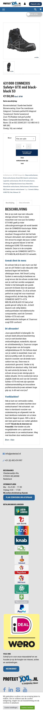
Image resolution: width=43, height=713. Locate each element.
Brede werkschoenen (9, 178)
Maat (10, 138)
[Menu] (3, 9)
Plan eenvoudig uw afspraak (19, 497)
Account (25, 4)
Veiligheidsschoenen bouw (17, 184)
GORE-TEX (6, 192)
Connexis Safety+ (33, 189)
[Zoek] (34, 9)
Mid (20, 181)
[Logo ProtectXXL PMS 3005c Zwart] (17, 4)
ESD (21, 178)
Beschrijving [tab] (10, 203)
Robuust (15, 192)
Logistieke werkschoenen (10, 181)
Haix (11, 192)
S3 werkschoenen (29, 181)
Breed (18, 178)
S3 (22, 181)
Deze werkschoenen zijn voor (22, 160)
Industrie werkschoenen (30, 178)
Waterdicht (29, 184)
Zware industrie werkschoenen (15, 189)
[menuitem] (34, 9)
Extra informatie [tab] (24, 203)
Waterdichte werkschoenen (11, 186)
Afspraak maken (35, 4)
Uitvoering (6, 184)
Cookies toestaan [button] (27, 707)
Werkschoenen (24, 186)
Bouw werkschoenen (31, 175)
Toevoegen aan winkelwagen (27, 152)
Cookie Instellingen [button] (10, 707)
